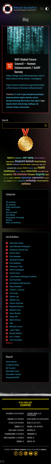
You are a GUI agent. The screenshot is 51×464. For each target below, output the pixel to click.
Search (46, 125)
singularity (9, 181)
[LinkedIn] (26, 453)
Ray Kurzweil (11, 212)
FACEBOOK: (9, 413)
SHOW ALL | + (9, 343)
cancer (28, 165)
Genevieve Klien (16, 243)
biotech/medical (19, 97)
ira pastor (7, 174)
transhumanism (24, 107)
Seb (11, 323)
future (25, 168)
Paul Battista (15, 263)
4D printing (10, 205)
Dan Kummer (15, 280)
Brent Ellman (15, 320)
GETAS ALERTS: (32, 419)
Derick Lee (14, 296)
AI (14, 158)
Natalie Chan (15, 310)
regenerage (26, 177)
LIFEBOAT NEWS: (32, 413)
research (46, 178)
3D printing (10, 202)
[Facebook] (16, 453)
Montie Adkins (16, 333)
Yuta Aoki (14, 293)
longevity (40, 174)
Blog (25, 19)
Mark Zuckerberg (13, 222)
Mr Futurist (10, 368)
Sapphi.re (43, 449)
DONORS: (17, 426)
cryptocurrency (35, 165)
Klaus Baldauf (16, 286)
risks (5, 181)
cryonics (35, 97)
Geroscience (11, 362)
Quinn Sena (15, 253)
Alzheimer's (18, 158)
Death (44, 164)
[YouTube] (31, 453)
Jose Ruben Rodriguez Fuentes (23, 276)
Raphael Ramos (16, 306)
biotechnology (22, 104)
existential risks (12, 168)
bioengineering (32, 94)
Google (35, 168)
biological (40, 94)
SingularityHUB (12, 377)
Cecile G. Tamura (17, 290)
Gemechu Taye (16, 266)
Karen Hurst (15, 273)
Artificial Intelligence (39, 158)
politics (12, 178)
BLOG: (29, 423)
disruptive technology (13, 100)
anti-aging (28, 157)
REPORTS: (30, 430)
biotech (15, 104)
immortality (31, 171)
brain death (23, 165)
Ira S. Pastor (17, 94)
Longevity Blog (12, 365)
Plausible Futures (13, 374)
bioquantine (10, 162)
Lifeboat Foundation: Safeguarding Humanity (19, 8)
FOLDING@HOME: (10, 434)
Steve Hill (14, 316)
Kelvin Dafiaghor (17, 270)
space (15, 181)
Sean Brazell (15, 313)
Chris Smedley (16, 340)
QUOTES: (29, 441)
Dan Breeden (15, 256)
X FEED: (11, 423)
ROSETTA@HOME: (9, 438)
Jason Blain (15, 330)
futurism (27, 100)
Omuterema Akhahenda (20, 283)
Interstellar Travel (43, 172)
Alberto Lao (15, 300)
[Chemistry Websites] (25, 141)
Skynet (9, 220)
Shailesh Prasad (17, 260)
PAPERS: (30, 438)
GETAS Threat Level (25, 404)
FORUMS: (19, 441)
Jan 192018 (10, 66)
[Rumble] (36, 453)
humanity (18, 171)
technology (31, 180)
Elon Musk (10, 215)
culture (40, 164)
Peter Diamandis (13, 207)
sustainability (21, 181)
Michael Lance (16, 326)
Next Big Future (12, 371)
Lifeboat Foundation (20, 449)
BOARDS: (30, 426)
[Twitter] (21, 453)
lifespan (15, 107)
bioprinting (9, 97)
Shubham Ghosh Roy (19, 250)
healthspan (31, 104)
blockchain (16, 165)
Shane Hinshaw (16, 303)
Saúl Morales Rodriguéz (20, 246)
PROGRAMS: (31, 434)
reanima (17, 178)
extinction (19, 168)
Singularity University (15, 217)
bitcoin (9, 164)
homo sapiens (35, 100)
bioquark (9, 104)
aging (24, 94)
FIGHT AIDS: (12, 430)
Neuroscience (6, 178)
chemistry (28, 97)
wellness (26, 184)
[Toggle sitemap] (41, 8)
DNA (22, 100)
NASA (47, 175)
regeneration (38, 177)
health (41, 168)
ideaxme (23, 172)
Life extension (20, 174)
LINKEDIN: (10, 419)
